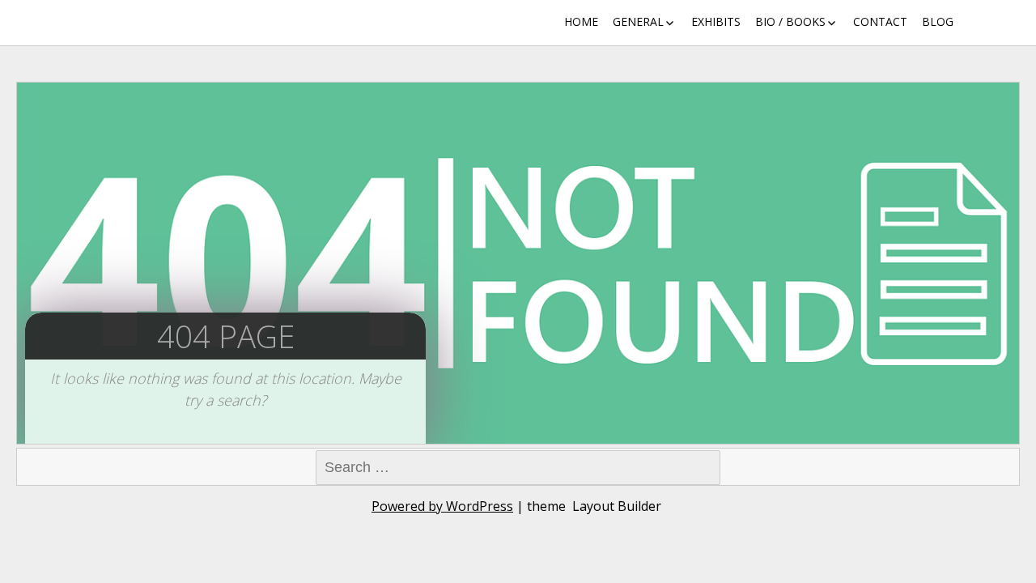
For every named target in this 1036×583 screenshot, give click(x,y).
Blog (937, 21)
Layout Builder (616, 506)
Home (581, 21)
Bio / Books (790, 21)
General (638, 21)
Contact (880, 21)
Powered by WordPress (442, 506)
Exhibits (716, 21)
